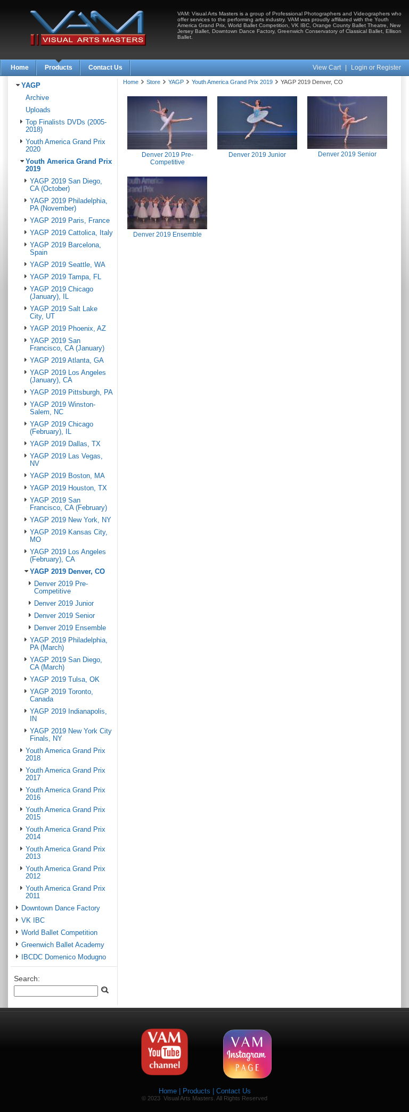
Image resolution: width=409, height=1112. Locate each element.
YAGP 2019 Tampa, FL (65, 277)
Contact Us (105, 67)
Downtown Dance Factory (60, 908)
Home (20, 67)
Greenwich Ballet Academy (62, 945)
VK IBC (33, 920)
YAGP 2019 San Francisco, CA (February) (68, 504)
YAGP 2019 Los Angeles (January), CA (68, 376)
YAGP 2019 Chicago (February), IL (61, 428)
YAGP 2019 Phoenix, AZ (68, 328)
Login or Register (376, 67)
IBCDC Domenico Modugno (63, 957)
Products (58, 67)
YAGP (30, 85)
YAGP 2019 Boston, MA (67, 476)
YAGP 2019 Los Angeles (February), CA (68, 555)
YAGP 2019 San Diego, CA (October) (66, 185)
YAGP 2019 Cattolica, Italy (71, 233)
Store (153, 82)
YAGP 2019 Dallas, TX (65, 444)
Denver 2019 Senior (64, 616)
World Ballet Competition (59, 933)
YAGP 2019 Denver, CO (67, 571)
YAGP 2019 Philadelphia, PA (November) (69, 204)
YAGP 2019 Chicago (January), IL (61, 293)
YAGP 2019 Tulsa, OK (65, 679)
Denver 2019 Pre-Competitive (61, 587)
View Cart (327, 67)
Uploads (38, 110)
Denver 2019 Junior (64, 603)
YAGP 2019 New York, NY (70, 520)
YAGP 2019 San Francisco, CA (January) (67, 344)
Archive (37, 98)
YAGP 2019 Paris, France (70, 220)
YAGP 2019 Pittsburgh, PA (71, 392)
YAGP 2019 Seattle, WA (67, 265)
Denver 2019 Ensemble (70, 628)
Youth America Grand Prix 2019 (232, 82)
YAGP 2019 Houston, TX (68, 488)
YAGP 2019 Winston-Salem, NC (62, 408)
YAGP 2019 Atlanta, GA (67, 360)
